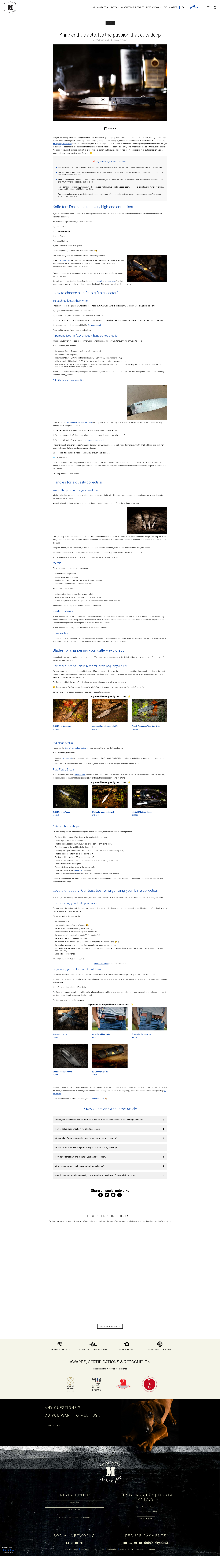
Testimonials (112, 1549)
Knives (114, 7)
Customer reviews (101, 964)
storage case (110, 281)
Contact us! (54, 1425)
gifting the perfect (62, 144)
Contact (173, 7)
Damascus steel (94, 325)
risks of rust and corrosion (75, 748)
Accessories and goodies (132, 7)
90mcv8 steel (80, 775)
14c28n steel (67, 758)
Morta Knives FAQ (127, 1549)
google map (146, 1518)
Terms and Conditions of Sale (92, 1549)
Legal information (71, 1549)
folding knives (64, 260)
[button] (8, 1550)
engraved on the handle (94, 440)
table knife (78, 870)
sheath (99, 281)
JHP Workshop (99, 7)
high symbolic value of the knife (79, 422)
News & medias (152, 7)
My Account (141, 1549)
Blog (110, 23)
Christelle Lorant (97, 1098)
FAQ (165, 7)
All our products (110, 1326)
